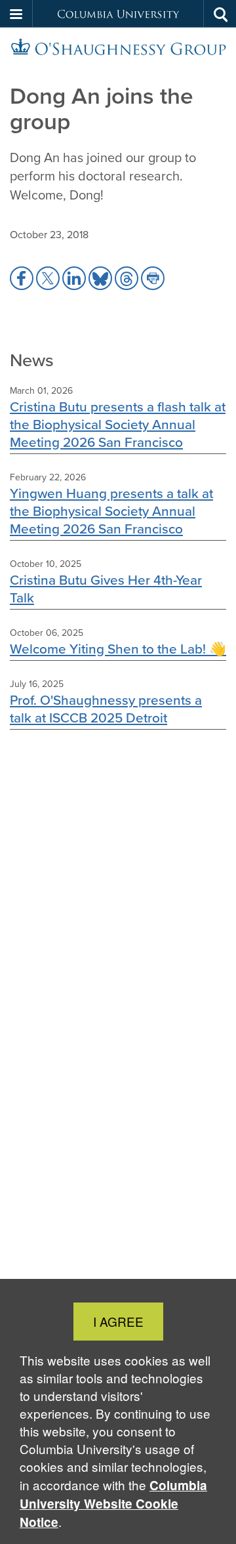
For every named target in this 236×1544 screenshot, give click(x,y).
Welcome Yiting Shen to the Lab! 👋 (118, 648)
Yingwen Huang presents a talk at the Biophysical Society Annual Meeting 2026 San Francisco (111, 511)
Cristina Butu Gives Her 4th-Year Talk (106, 588)
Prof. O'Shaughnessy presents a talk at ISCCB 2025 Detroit (106, 708)
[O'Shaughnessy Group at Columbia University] (118, 46)
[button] (16, 14)
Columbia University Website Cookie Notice (113, 1503)
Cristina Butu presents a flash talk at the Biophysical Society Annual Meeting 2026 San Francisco (118, 424)
